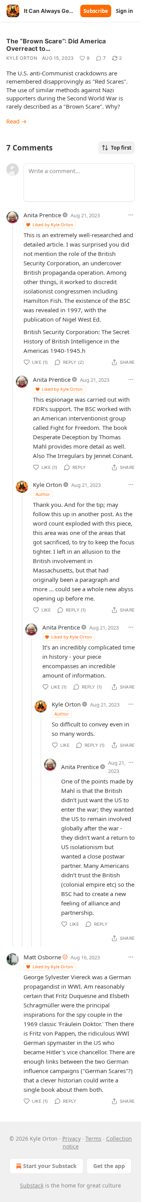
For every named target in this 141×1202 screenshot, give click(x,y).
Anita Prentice (42, 215)
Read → (16, 121)
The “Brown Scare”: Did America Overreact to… (56, 44)
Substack (31, 1185)
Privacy (71, 1138)
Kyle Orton (21, 58)
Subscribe (95, 10)
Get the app (109, 1166)
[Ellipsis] (131, 215)
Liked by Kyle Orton (53, 224)
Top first (121, 147)
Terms (93, 1138)
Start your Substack (50, 1166)
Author (43, 494)
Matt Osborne (42, 957)
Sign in (124, 10)
